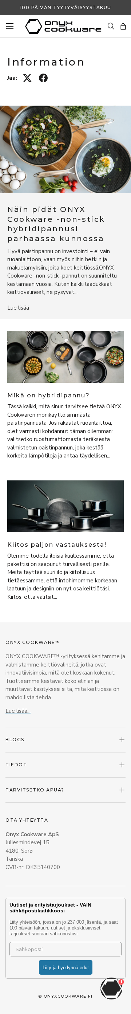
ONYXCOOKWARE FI (68, 996)
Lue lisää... (18, 711)
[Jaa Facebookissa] (43, 78)
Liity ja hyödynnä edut (66, 967)
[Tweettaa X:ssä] (27, 78)
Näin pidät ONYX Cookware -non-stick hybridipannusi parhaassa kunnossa (56, 224)
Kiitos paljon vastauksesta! (57, 544)
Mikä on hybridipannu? (48, 395)
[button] (123, 26)
